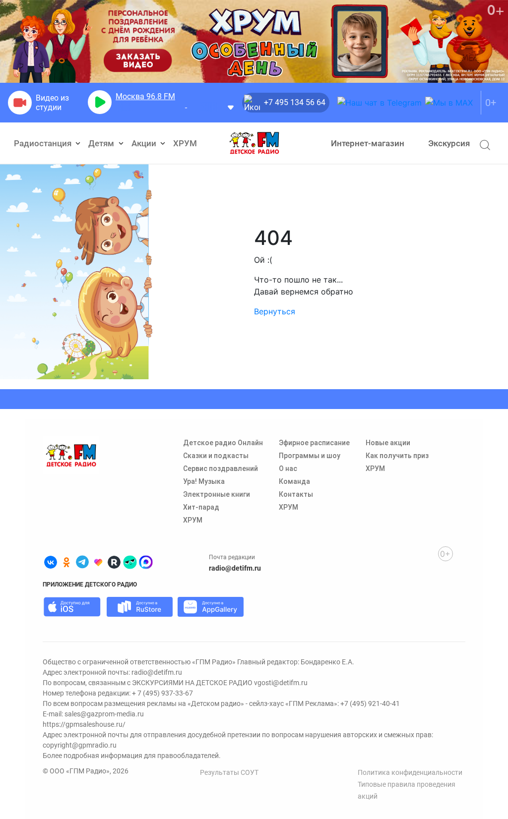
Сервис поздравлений (220, 468)
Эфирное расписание (314, 443)
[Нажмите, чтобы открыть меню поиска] (484, 144)
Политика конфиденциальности (410, 772)
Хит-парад (201, 507)
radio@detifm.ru (235, 568)
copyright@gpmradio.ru (80, 745)
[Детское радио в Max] (145, 562)
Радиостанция (43, 143)
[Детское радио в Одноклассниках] (66, 562)
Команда (294, 481)
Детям (102, 143)
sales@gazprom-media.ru (104, 714)
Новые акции (388, 443)
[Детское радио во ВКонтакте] (50, 562)
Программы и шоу (309, 456)
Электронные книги (216, 494)
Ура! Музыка (204, 481)
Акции (144, 143)
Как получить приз (397, 456)
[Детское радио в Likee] (98, 562)
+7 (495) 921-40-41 (370, 703)
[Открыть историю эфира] (231, 107)
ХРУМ (185, 143)
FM (145, 96)
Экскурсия (449, 143)
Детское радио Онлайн (223, 443)
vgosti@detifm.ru (281, 683)
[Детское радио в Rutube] (114, 562)
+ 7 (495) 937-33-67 (162, 693)
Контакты (296, 494)
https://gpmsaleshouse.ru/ (84, 724)
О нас (288, 468)
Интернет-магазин (367, 143)
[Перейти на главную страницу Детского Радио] (254, 143)
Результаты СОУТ (229, 772)
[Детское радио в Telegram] (82, 562)
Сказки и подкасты (216, 456)
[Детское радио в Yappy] (130, 562)
